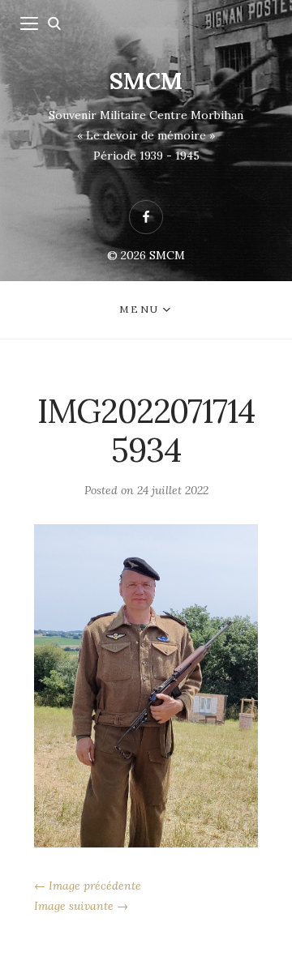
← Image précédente (87, 885)
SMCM (146, 81)
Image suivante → (81, 906)
